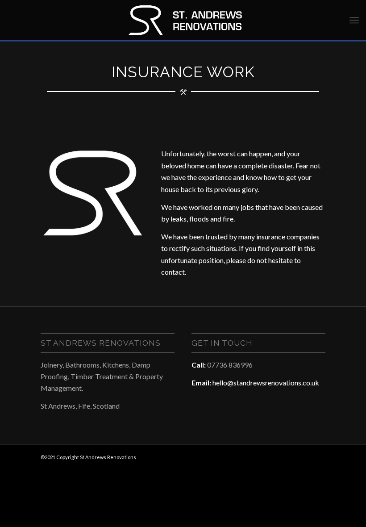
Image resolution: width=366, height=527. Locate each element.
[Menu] (354, 20)
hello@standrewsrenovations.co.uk (265, 382)
